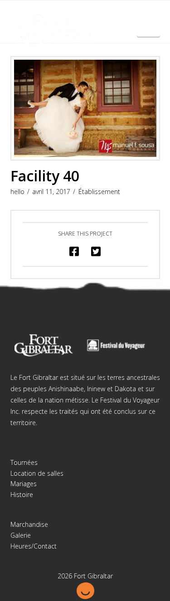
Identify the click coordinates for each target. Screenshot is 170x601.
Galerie (20, 535)
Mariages (23, 483)
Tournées (24, 462)
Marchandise (29, 524)
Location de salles (36, 473)
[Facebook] (76, 14)
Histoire (21, 494)
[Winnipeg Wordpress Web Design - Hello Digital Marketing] (85, 590)
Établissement (99, 191)
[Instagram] (94, 14)
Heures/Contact (33, 546)
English (148, 30)
